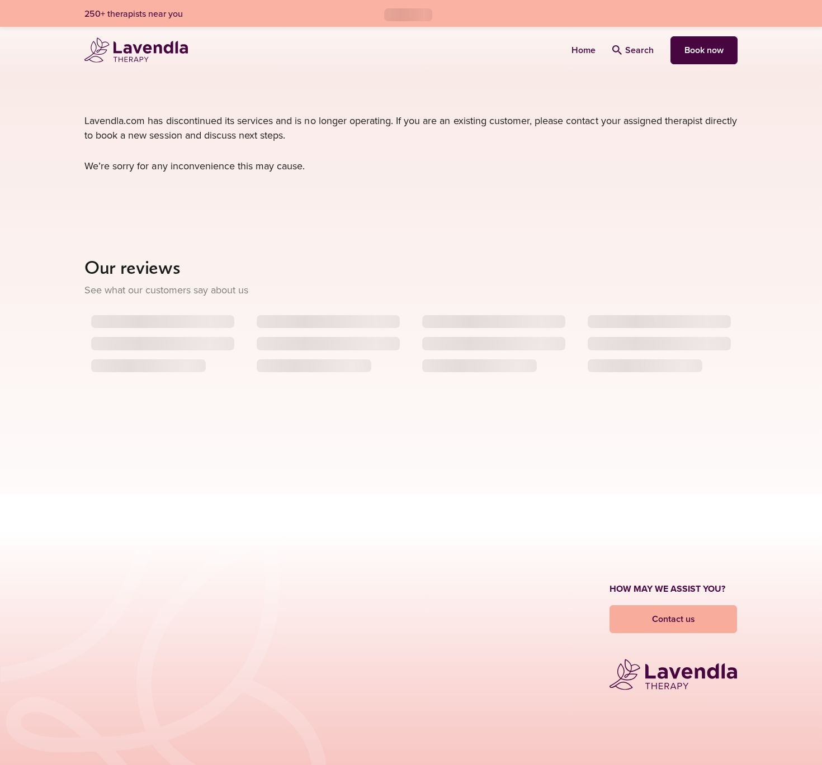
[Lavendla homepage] (136, 50)
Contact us (673, 618)
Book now (704, 50)
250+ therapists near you (133, 13)
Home (583, 50)
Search (639, 50)
